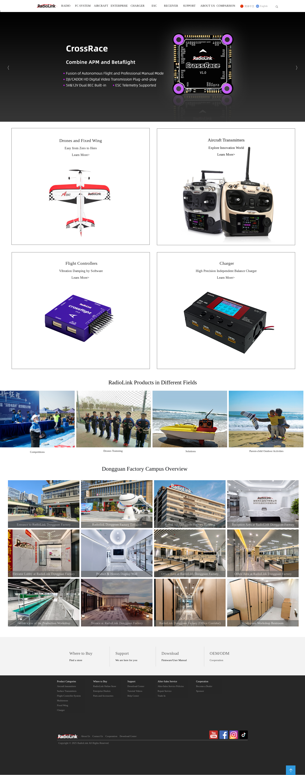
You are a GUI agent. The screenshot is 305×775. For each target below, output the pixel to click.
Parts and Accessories (103, 696)
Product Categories (66, 681)
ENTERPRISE (119, 5)
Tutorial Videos (134, 691)
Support (131, 681)
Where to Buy (100, 681)
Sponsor (200, 691)
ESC (154, 5)
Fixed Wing (62, 705)
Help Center (133, 696)
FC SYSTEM (83, 5)
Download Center (135, 686)
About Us (85, 736)
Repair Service (165, 691)
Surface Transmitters (66, 691)
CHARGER (138, 5)
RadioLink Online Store (104, 686)
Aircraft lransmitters (66, 686)
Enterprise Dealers (101, 691)
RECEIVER (171, 5)
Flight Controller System (69, 696)
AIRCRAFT (101, 5)
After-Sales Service (167, 681)
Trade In (162, 696)
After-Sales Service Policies (171, 686)
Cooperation (202, 681)
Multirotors (62, 701)
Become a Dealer (204, 686)
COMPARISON (226, 5)
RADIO (65, 5)
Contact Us (97, 736)
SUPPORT (189, 5)
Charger (61, 710)
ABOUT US (207, 5)
